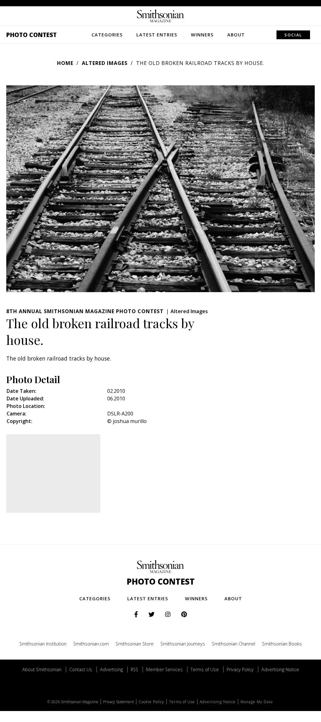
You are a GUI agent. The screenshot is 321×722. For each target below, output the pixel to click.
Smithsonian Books (282, 644)
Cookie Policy (151, 701)
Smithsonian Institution (42, 644)
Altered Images (105, 63)
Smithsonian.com (91, 644)
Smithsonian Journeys (182, 644)
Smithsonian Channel (233, 644)
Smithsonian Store (135, 644)
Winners (202, 35)
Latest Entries (156, 35)
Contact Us (80, 669)
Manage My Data (256, 701)
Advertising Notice (280, 669)
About (236, 35)
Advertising (111, 669)
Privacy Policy (240, 669)
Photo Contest (31, 34)
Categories (107, 35)
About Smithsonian (41, 669)
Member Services (164, 669)
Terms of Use (205, 669)
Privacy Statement (118, 701)
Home (65, 63)
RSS (134, 669)
